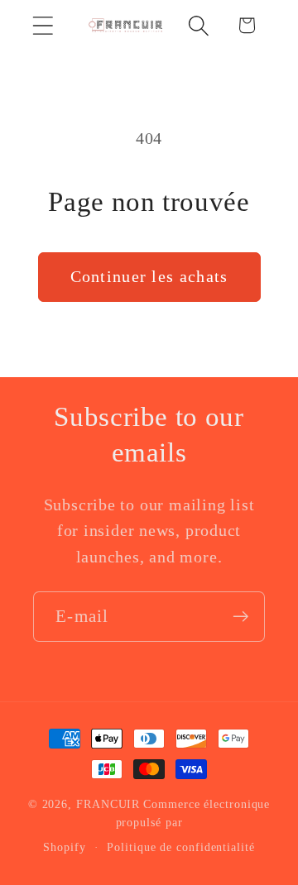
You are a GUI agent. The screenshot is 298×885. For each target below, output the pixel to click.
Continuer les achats (149, 276)
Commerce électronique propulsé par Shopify (156, 825)
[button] (42, 25)
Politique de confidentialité (180, 847)
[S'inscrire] (240, 616)
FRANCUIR (108, 804)
